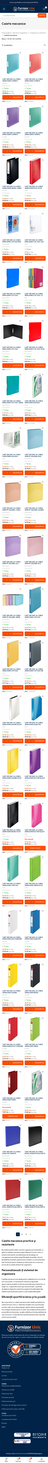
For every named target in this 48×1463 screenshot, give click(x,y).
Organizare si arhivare (38, 33)
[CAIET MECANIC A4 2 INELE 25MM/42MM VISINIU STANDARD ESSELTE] (12, 1082)
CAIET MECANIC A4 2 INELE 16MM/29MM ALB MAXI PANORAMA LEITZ (34, 402)
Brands (4, 1423)
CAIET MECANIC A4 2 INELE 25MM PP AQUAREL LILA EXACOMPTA (11, 563)
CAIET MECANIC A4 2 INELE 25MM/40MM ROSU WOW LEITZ (34, 188)
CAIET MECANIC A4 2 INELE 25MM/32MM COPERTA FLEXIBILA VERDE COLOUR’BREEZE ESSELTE (34, 135)
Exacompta (5, 244)
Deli (26, 244)
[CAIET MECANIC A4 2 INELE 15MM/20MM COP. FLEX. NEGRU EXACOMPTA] (12, 332)
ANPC (4, 1427)
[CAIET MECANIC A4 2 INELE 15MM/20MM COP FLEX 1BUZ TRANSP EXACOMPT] (12, 224)
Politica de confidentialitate (11, 1386)
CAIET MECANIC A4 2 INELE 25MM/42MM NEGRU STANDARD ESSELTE (34, 992)
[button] (12, 97)
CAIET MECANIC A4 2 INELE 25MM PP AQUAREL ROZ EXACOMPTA (34, 563)
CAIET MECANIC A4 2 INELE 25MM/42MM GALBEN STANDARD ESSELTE (11, 992)
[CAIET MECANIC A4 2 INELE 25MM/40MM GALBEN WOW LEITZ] (12, 761)
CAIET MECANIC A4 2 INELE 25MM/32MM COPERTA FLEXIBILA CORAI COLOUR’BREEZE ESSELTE (34, 81)
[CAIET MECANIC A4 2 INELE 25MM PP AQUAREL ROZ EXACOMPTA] (35, 546)
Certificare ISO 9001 (9, 1416)
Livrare (4, 1376)
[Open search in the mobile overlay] (24, 15)
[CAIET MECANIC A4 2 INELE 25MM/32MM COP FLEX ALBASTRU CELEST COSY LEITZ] (35, 600)
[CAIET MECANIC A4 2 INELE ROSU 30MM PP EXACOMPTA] (12, 1190)
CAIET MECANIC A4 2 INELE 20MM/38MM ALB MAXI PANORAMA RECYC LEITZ (11, 456)
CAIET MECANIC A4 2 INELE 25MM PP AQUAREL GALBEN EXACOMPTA (34, 509)
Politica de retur (7, 1394)
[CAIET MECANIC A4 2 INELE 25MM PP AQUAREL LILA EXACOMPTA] (12, 546)
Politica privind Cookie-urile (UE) (13, 1409)
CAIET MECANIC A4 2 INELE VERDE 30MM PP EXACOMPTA (35, 1206)
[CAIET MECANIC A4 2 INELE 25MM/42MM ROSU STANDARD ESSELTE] (12, 1029)
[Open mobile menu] (4, 9)
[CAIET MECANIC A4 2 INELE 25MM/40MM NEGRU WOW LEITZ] (12, 814)
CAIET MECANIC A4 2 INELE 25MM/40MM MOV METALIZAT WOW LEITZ (35, 778)
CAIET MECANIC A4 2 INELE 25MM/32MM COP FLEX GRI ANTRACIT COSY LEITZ (34, 670)
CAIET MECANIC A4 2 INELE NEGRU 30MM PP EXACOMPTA (35, 1152)
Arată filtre (8, 45)
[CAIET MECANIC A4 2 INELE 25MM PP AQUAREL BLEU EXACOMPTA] (35, 439)
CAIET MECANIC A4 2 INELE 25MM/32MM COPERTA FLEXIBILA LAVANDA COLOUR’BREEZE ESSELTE (11, 135)
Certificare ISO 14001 (9, 1419)
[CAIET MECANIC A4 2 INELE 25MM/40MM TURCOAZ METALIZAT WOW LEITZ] (12, 868)
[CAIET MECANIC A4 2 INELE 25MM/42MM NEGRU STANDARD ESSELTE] (35, 975)
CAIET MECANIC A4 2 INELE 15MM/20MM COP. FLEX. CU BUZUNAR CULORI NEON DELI (35, 295)
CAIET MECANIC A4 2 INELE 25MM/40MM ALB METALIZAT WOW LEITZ (12, 724)
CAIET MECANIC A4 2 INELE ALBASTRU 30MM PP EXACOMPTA (11, 1153)
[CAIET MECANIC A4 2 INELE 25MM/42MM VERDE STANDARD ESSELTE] (35, 1029)
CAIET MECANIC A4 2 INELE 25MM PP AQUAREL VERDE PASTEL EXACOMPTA (11, 617)
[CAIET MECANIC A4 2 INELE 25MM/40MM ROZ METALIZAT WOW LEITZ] (35, 814)
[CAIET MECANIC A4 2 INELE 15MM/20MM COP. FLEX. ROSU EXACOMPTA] (35, 332)
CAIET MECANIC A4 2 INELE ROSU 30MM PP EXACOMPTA (12, 1206)
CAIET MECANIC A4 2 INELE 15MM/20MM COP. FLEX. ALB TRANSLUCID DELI (34, 241)
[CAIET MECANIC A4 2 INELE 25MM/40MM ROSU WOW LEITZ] (35, 171)
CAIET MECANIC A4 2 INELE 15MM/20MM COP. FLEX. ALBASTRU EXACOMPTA (11, 295)
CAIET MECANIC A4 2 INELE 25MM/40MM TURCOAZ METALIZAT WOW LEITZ (11, 885)
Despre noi (5, 1368)
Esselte (4, 83)
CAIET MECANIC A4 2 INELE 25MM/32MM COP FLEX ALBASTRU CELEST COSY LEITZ (34, 618)
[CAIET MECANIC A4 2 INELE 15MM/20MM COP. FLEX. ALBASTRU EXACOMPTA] (12, 278)
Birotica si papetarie (20, 33)
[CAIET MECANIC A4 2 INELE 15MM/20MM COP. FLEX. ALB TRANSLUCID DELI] (35, 224)
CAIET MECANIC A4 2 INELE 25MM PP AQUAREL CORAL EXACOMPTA (11, 509)
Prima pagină (6, 33)
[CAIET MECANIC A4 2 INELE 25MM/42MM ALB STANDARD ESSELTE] (12, 922)
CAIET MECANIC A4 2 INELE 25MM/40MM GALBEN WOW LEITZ (11, 778)
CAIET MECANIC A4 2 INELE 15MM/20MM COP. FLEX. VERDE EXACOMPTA (12, 402)
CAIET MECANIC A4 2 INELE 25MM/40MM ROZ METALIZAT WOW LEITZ (35, 831)
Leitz (26, 190)
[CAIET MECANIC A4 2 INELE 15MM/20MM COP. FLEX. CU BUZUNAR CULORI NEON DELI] (35, 278)
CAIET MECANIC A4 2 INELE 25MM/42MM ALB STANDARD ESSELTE (12, 939)
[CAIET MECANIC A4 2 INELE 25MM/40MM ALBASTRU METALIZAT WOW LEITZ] (35, 707)
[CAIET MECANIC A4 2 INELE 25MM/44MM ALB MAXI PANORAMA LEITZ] (35, 1082)
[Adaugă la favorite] (20, 53)
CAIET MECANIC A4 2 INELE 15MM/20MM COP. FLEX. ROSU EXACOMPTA (35, 349)
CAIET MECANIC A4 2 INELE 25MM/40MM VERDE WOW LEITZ (34, 885)
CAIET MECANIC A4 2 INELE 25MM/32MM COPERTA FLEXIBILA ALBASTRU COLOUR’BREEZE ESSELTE (11, 81)
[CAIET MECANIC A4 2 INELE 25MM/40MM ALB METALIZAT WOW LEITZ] (12, 707)
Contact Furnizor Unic (9, 1379)
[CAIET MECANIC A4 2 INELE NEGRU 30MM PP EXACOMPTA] (35, 1136)
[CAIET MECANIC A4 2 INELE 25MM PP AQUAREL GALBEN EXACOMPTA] (35, 493)
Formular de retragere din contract (14, 1405)
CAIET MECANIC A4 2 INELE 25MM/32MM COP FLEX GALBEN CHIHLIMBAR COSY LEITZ (11, 671)
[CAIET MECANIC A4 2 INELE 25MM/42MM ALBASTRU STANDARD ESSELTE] (35, 922)
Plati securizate (7, 1372)
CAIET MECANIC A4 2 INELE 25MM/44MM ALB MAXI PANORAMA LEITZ (34, 1099)
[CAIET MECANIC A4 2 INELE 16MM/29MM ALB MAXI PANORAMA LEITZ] (35, 385)
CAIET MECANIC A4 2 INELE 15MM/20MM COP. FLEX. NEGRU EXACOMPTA (11, 349)
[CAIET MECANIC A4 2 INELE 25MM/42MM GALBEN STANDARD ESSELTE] (12, 975)
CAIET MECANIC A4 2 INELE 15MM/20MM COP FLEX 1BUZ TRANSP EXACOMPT (11, 241)
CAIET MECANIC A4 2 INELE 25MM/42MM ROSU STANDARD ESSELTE (12, 1046)
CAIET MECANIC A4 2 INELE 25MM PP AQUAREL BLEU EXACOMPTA (34, 456)
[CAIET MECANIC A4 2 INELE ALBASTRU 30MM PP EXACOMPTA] (12, 1136)
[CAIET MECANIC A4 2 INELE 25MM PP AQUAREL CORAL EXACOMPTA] (12, 493)
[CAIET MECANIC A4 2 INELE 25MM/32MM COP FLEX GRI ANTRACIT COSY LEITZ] (35, 653)
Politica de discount (8, 1401)
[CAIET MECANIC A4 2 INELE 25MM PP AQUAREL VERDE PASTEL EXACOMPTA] (12, 600)
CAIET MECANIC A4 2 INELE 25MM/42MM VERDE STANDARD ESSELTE (34, 1046)
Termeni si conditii (8, 1390)
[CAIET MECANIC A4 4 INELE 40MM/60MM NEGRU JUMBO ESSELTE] (12, 171)
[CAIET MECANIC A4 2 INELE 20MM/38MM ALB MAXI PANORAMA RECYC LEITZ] (12, 439)
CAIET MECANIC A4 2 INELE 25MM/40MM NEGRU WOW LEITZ (11, 831)
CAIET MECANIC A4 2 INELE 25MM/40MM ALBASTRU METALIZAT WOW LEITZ (34, 724)
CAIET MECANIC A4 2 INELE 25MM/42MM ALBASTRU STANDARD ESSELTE (34, 939)
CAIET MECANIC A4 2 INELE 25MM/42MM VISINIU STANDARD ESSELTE (11, 1099)
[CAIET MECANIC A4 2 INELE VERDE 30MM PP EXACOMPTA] (35, 1190)
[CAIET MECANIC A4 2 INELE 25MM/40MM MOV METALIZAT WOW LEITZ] (35, 761)
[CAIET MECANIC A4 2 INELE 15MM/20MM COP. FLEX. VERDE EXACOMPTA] (12, 385)
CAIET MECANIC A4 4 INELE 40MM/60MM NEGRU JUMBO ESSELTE (12, 188)
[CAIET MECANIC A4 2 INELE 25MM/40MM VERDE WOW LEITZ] (35, 868)
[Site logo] (24, 9)
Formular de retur (8, 1397)
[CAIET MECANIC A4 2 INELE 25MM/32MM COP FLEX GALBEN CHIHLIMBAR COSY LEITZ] (12, 653)
